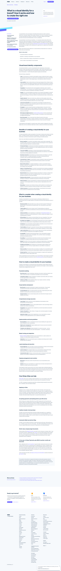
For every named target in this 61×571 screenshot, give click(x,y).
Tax (19, 545)
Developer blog (33, 562)
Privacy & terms (45, 522)
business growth (40, 256)
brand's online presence (38, 112)
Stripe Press (45, 537)
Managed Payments (22, 536)
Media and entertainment (35, 538)
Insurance (32, 537)
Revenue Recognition (22, 542)
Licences (44, 526)
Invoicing (20, 532)
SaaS (32, 531)
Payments (20, 538)
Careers (44, 534)
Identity (20, 531)
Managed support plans (47, 543)
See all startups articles (11, 479)
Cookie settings (45, 528)
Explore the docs (46, 500)
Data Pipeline (21, 527)
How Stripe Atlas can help (11, 46)
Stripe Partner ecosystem (35, 549)
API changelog (33, 558)
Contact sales (50, 1)
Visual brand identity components (10, 36)
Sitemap (44, 527)
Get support (45, 542)
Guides (44, 516)
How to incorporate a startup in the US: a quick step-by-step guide (31, 477)
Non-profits (33, 540)
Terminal (20, 546)
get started (21, 453)
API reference (33, 555)
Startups (16, 4)
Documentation (33, 554)
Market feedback (23, 335)
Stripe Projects (33, 560)
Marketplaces (33, 527)
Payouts (20, 540)
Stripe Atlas (21, 378)
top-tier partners (31, 444)
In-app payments (33, 526)
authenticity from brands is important (40, 43)
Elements (20, 528)
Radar (20, 541)
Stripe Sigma (21, 543)
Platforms (32, 530)
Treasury (20, 547)
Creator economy (34, 533)
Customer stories (46, 517)
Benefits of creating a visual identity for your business (11, 38)
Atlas (20, 517)
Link (19, 535)
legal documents (30, 431)
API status (32, 557)
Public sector (33, 542)
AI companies (33, 532)
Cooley (35, 432)
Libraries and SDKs (34, 559)
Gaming (32, 535)
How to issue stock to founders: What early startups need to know (31, 480)
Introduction (9, 33)
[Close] (59, 566)
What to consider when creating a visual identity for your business (12, 41)
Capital (20, 521)
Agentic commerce (34, 518)
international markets (45, 212)
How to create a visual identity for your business (12, 45)
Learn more (45, 16)
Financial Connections (22, 530)
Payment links (21, 537)
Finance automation (34, 523)
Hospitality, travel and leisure (35, 536)
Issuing (20, 533)
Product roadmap (46, 533)
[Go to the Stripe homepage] (8, 514)
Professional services (34, 541)
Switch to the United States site (43, 568)
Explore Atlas (33, 501)
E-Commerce (33, 521)
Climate (20, 523)
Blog (44, 518)
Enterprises (33, 516)
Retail (32, 543)
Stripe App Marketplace (35, 548)
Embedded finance (34, 522)
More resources (10, 4)
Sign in (45, 1)
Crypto (20, 526)
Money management (34, 528)
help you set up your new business (37, 452)
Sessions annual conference (47, 521)
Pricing (32, 1)
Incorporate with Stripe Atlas (12, 18)
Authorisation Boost (22, 518)
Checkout (20, 522)
